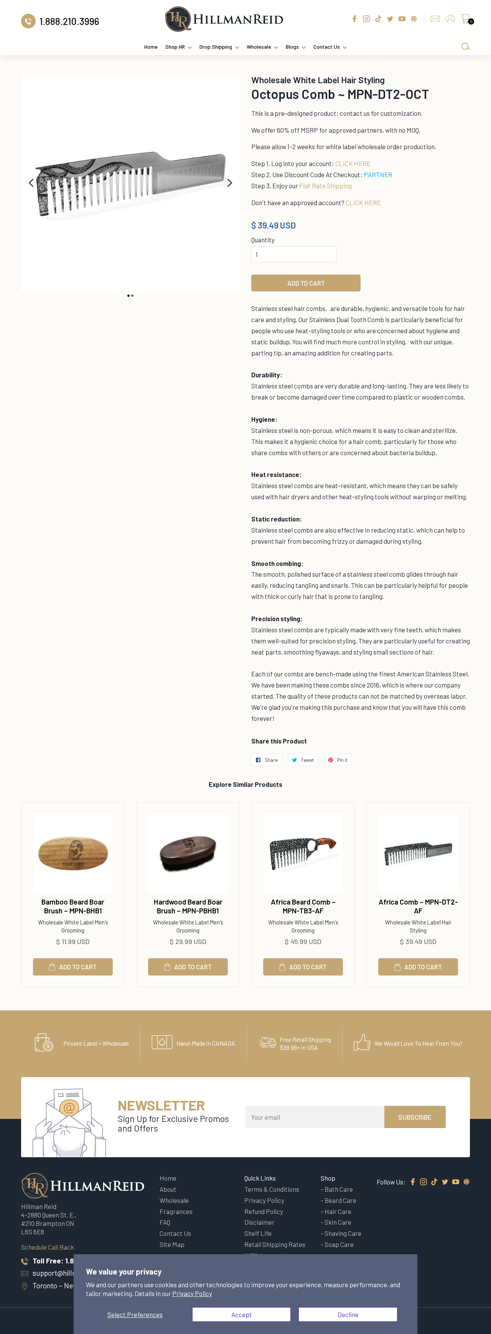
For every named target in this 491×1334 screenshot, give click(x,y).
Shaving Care (343, 1233)
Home (151, 46)
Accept (241, 1314)
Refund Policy (263, 1211)
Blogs (292, 46)
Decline (348, 1314)
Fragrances (176, 1211)
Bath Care (339, 1189)
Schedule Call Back (47, 1247)
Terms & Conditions (271, 1189)
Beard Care (340, 1200)
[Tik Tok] (434, 1182)
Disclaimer (259, 1222)
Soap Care (339, 1244)
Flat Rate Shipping (325, 185)
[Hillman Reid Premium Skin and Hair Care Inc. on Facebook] (412, 1182)
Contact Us (326, 46)
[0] (465, 21)
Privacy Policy (192, 1293)
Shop (328, 1178)
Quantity (263, 239)
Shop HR (175, 46)
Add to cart (78, 966)
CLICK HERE (353, 163)
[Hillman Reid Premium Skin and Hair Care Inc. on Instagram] (423, 1182)
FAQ (165, 1222)
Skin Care (338, 1222)
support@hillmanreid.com (73, 1272)
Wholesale (259, 46)
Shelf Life (258, 1233)
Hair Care (338, 1211)
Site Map (172, 1244)
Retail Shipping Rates (274, 1244)
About (168, 1189)
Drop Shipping (215, 46)
